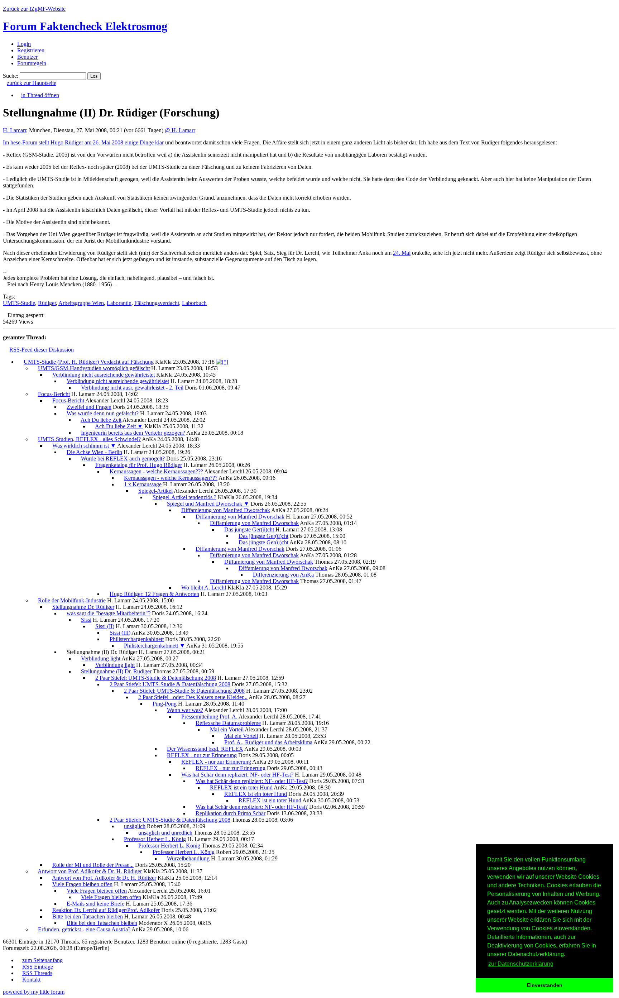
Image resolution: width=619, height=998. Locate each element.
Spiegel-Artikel (155, 491)
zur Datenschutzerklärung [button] (520, 964)
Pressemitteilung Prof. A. (209, 716)
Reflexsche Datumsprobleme (228, 723)
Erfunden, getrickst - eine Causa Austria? (84, 929)
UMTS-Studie (19, 303)
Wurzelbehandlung (188, 858)
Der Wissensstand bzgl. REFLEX (205, 749)
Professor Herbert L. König (155, 839)
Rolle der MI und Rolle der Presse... (93, 865)
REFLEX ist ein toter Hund (241, 787)
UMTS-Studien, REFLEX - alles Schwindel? (89, 439)
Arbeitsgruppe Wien (81, 303)
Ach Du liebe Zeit (101, 420)
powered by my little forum (33, 992)
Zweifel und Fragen (89, 407)
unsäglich (134, 826)
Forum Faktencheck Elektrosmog (85, 26)
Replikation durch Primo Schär (230, 813)
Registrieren (30, 50)
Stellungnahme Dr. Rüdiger (83, 607)
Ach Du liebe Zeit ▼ (119, 426)
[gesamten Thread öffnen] (222, 362)
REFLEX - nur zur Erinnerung (202, 755)
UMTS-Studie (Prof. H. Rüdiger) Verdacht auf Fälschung (89, 362)
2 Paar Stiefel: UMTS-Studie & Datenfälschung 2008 (155, 678)
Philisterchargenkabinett (137, 639)
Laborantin (119, 303)
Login (24, 44)
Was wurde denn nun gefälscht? (103, 413)
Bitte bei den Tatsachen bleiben (87, 916)
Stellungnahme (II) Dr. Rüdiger (116, 671)
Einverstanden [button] (544, 985)
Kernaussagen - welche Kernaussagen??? (156, 471)
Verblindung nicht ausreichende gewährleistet (103, 375)
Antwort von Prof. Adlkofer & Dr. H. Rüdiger (90, 871)
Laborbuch (194, 303)
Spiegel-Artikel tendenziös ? (184, 497)
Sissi (86, 620)
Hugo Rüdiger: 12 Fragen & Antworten (154, 594)
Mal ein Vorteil (227, 729)
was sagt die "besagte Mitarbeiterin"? (108, 613)
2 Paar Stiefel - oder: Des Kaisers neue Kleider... (193, 697)
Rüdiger (47, 303)
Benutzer (27, 57)
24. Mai (402, 253)
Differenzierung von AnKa (283, 575)
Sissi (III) (120, 633)
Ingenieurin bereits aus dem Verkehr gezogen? (133, 433)
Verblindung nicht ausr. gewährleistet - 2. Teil (132, 388)
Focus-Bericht (54, 394)
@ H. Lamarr (180, 130)
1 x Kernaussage (143, 484)
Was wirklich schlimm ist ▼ (84, 446)
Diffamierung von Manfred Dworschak (225, 510)
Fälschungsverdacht (156, 303)
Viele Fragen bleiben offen (82, 884)
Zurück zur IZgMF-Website (34, 9)
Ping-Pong (165, 704)
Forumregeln (31, 63)
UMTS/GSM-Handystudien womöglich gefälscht (94, 368)
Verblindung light (100, 658)
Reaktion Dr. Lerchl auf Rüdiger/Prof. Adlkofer (106, 910)
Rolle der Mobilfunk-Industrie (72, 600)
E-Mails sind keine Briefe (95, 904)
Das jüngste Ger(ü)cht (249, 529)
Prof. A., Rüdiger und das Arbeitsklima (268, 742)
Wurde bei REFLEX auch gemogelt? (123, 458)
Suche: (10, 76)
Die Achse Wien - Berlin (94, 452)
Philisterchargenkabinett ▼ (154, 646)
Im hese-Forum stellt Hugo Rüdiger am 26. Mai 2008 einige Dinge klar (83, 142)
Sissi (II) (104, 626)
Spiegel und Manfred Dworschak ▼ (208, 504)
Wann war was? (185, 710)
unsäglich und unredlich (165, 833)
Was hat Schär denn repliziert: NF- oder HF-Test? (237, 775)
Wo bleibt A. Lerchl (203, 587)
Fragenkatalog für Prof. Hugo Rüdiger (138, 465)
